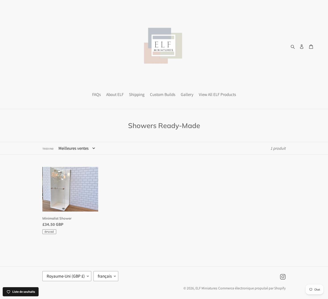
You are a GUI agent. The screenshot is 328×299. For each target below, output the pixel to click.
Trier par (48, 148)
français (105, 276)
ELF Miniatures (206, 288)
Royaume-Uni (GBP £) (66, 276)
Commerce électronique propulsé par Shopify (252, 288)
